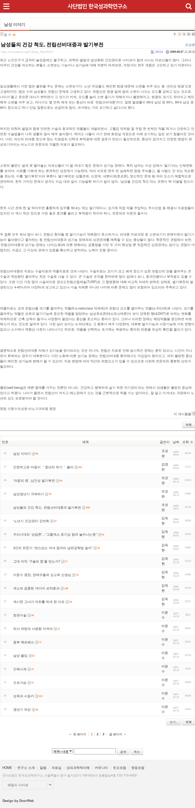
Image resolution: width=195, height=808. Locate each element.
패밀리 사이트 (18, 784)
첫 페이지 (79, 734)
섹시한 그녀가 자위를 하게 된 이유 (38, 601)
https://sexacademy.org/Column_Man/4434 (27, 52)
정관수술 (19, 615)
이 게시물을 (182, 413)
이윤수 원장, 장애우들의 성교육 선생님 (42, 574)
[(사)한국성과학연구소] (97, 4)
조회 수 (187, 441)
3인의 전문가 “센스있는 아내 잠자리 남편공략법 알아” (52, 547)
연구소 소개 (26, 767)
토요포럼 (119, 767)
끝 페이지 (115, 734)
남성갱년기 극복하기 (28, 493)
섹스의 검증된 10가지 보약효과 (36, 588)
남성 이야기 (22, 453)
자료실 (56, 767)
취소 (137, 751)
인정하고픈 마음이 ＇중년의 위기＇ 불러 (43, 466)
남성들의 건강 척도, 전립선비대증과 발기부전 (52, 44)
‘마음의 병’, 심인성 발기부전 (34, 480)
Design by (18, 800)
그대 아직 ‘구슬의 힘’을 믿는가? (36, 561)
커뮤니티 (101, 767)
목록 (189, 424)
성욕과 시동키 (23, 695)
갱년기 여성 (22, 709)
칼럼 (43, 767)
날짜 (176, 441)
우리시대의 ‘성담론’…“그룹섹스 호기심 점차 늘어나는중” (55, 534)
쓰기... (174, 722)
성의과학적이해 (78, 767)
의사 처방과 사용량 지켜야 (33, 628)
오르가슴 (19, 682)
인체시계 (19, 668)
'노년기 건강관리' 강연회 (31, 520)
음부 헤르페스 (23, 642)
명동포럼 (137, 767)
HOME (7, 767)
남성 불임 (20, 655)
